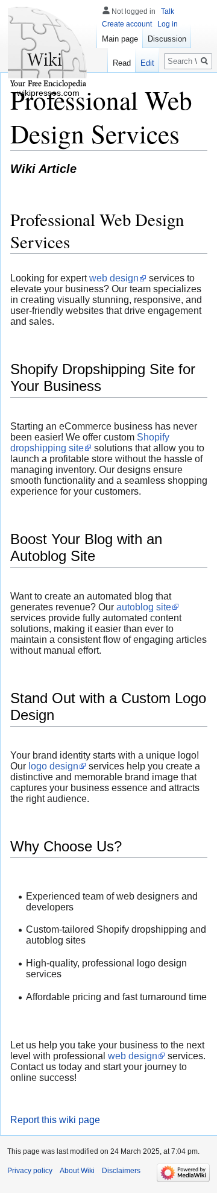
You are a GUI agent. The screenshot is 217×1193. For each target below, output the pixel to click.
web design (114, 278)
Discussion (167, 38)
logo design (53, 766)
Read (122, 62)
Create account (127, 24)
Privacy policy (29, 1170)
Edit (147, 62)
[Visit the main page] (48, 48)
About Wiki (77, 1170)
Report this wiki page (55, 1120)
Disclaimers (121, 1170)
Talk (167, 11)
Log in (167, 24)
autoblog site (143, 607)
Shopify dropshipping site (89, 442)
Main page (120, 38)
